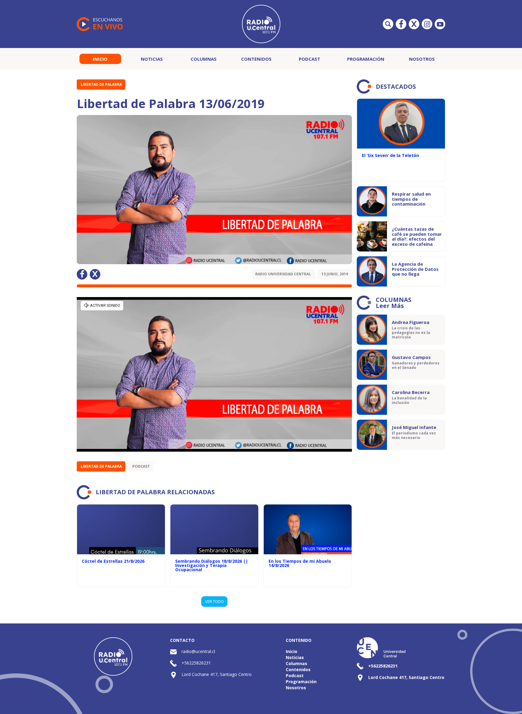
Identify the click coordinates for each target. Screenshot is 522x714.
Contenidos (256, 59)
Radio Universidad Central (283, 274)
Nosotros (422, 59)
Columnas (204, 59)
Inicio (100, 59)
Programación (365, 59)
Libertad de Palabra (101, 84)
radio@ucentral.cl (198, 651)
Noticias (152, 59)
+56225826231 (196, 663)
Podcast (309, 59)
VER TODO (214, 601)
